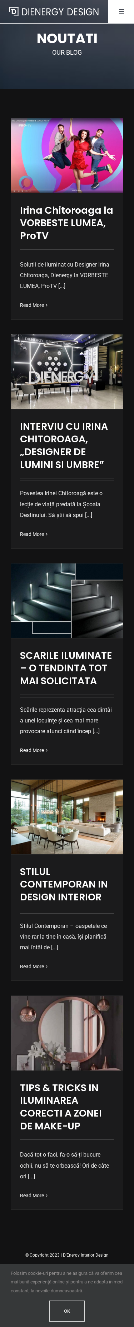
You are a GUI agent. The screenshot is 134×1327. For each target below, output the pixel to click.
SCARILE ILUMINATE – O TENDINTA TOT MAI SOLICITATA (66, 668)
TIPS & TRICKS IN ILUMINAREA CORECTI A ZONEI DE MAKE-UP (61, 1107)
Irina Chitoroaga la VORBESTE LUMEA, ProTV (66, 223)
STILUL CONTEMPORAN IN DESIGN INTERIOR (64, 884)
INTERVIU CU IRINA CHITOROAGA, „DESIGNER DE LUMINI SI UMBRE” (64, 445)
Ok (67, 1311)
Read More (32, 305)
